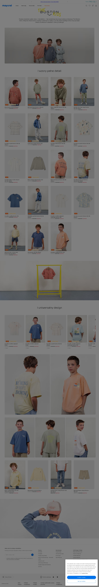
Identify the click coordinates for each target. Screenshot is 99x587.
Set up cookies (81, 581)
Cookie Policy (84, 573)
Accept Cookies (81, 577)
